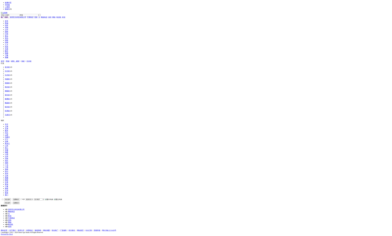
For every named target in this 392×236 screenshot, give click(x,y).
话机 (36, 17)
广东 (6, 165)
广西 (6, 167)
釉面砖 (7, 103)
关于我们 (12, 230)
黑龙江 (7, 143)
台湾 (6, 191)
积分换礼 (72, 230)
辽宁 (6, 139)
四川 (6, 171)
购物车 (7, 9)
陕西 (6, 180)
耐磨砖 (7, 99)
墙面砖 (7, 83)
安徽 (6, 150)
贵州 (6, 173)
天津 (6, 128)
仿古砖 (7, 71)
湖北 (6, 161)
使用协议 (29, 230)
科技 (63, 17)
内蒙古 (7, 137)
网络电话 (44, 17)
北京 (6, 124)
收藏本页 (8, 2)
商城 (7, 61)
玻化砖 (7, 95)
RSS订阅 (89, 230)
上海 (6, 126)
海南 (6, 169)
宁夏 (6, 186)
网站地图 (46, 230)
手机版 (7, 5)
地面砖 (7, 79)
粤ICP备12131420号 (109, 230)
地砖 (23, 61)
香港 (6, 193)
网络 (54, 17)
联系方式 (21, 230)
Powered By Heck (7, 234)
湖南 (6, 163)
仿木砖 (29, 61)
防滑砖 (7, 111)
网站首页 (4, 230)
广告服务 (63, 230)
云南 (6, 176)
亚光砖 (7, 67)
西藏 (6, 178)
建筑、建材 (15, 61)
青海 (6, 184)
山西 (6, 135)
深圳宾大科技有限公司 (18, 17)
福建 (6, 152)
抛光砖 (7, 87)
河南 (6, 158)
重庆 (6, 131)
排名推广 (55, 230)
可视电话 (30, 17)
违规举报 (97, 230)
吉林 (6, 141)
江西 (6, 154)
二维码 (7, 7)
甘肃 (6, 182)
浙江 (6, 148)
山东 (6, 156)
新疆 (6, 188)
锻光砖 (7, 107)
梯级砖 (7, 91)
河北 (6, 133)
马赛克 (7, 115)
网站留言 (80, 230)
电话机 (58, 17)
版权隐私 (38, 230)
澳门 (6, 195)
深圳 (49, 17)
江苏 (6, 146)
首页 (2, 61)
